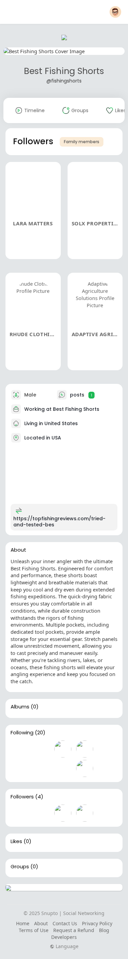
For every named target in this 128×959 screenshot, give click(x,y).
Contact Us (65, 923)
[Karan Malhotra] (19, 768)
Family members (81, 142)
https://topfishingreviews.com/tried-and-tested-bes (59, 521)
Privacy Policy (97, 923)
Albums (20, 706)
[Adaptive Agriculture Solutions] (84, 813)
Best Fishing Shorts (64, 71)
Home (22, 923)
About (41, 923)
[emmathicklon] (84, 768)
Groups (20, 866)
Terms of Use (33, 930)
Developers (64, 937)
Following (22, 732)
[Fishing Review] (40, 749)
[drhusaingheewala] (106, 749)
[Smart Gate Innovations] (62, 768)
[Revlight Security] (40, 768)
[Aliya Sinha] (84, 749)
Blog (104, 930)
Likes (16, 841)
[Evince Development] (19, 749)
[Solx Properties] (40, 813)
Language (66, 946)
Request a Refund (73, 930)
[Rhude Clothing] (62, 813)
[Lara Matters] (19, 813)
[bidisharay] (62, 749)
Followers (22, 796)
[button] (115, 12)
